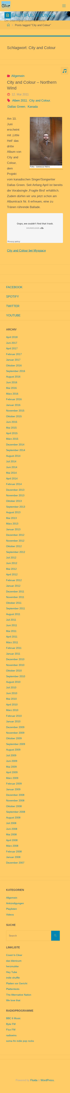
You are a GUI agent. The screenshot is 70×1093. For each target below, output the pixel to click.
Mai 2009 (11, 766)
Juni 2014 (11, 467)
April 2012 (12, 574)
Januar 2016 (13, 405)
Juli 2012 (11, 557)
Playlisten (11, 909)
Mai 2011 (11, 631)
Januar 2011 (13, 653)
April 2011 (11, 636)
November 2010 (15, 665)
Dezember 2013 (15, 490)
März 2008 (12, 846)
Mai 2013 (11, 518)
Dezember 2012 (15, 535)
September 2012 (15, 552)
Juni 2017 (11, 343)
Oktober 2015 (14, 416)
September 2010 (15, 676)
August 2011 (13, 614)
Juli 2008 (11, 823)
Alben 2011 (19, 100)
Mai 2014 (11, 472)
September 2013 (15, 506)
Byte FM (11, 1024)
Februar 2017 (14, 354)
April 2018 (12, 337)
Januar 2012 (13, 586)
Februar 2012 (14, 580)
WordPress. (48, 1080)
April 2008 (12, 840)
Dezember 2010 (15, 659)
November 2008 (15, 800)
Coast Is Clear (14, 955)
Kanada (33, 106)
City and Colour (39, 100)
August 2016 (13, 376)
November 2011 (15, 597)
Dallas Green (16, 106)
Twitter (12, 306)
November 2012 (15, 540)
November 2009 (15, 732)
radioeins (11, 1035)
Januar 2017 (13, 359)
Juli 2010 (11, 687)
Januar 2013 (13, 529)
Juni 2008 (11, 829)
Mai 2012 (11, 569)
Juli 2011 (11, 619)
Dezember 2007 (15, 862)
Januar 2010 (13, 721)
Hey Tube (11, 972)
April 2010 (12, 704)
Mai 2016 (11, 388)
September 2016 (15, 371)
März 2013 (12, 523)
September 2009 (15, 744)
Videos (10, 914)
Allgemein (17, 76)
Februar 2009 (14, 783)
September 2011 (15, 608)
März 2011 (12, 642)
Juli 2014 (11, 461)
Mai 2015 (11, 427)
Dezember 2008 (15, 795)
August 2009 (13, 749)
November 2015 (15, 410)
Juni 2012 (11, 563)
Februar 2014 (14, 484)
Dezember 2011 (15, 591)
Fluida (33, 1080)
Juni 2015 (11, 422)
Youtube (13, 315)
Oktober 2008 (14, 806)
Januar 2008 (13, 857)
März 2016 (12, 393)
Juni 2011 (11, 625)
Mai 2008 (11, 834)
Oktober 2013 (14, 501)
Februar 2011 (14, 648)
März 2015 (12, 439)
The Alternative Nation (18, 994)
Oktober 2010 (14, 670)
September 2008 (15, 812)
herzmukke (12, 966)
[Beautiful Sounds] (5, 5)
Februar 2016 (14, 399)
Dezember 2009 (15, 727)
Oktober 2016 (14, 365)
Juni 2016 (11, 382)
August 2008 (13, 817)
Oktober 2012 (14, 546)
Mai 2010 (11, 699)
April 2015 (12, 433)
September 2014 (15, 450)
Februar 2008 (14, 851)
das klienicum (14, 960)
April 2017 (12, 348)
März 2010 (12, 710)
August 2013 (13, 512)
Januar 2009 (13, 789)
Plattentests (12, 989)
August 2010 (13, 682)
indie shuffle (13, 977)
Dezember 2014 (15, 444)
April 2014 (12, 478)
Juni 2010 (11, 693)
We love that (13, 1000)
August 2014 (13, 456)
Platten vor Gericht (16, 983)
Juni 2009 (11, 761)
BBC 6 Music (13, 1018)
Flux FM (10, 1029)
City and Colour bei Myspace (26, 250)
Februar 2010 (14, 716)
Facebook (14, 287)
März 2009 (12, 778)
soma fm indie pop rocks (20, 1041)
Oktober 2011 (14, 603)
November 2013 (15, 495)
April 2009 (12, 772)
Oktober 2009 (14, 738)
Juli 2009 (11, 755)
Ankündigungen (15, 903)
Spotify (12, 296)
